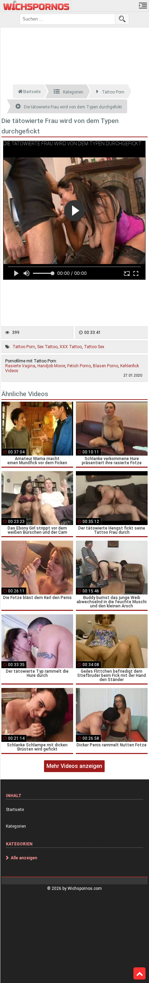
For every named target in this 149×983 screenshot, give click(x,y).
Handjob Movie (51, 365)
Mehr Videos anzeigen (74, 766)
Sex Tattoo (47, 346)
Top (139, 973)
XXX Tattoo (71, 346)
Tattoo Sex (94, 346)
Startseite (15, 809)
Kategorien (16, 826)
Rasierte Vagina (20, 365)
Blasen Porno (105, 365)
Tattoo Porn (23, 346)
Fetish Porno (79, 365)
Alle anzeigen (24, 857)
